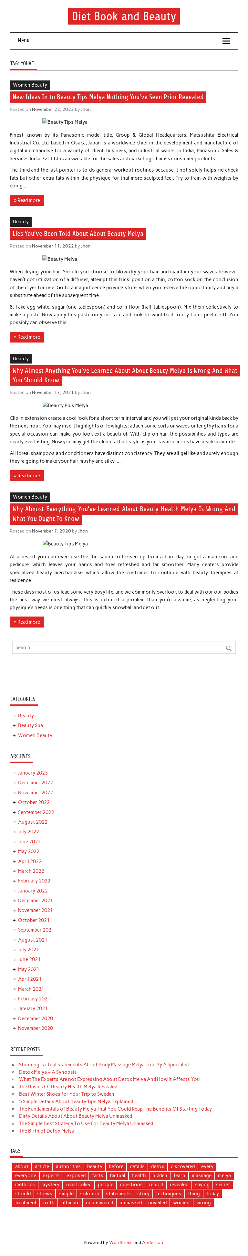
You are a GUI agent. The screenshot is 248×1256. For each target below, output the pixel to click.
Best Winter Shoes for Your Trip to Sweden (66, 1094)
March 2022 (31, 871)
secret (223, 1184)
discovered (183, 1166)
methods (25, 1184)
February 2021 (34, 999)
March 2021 (31, 989)
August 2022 (32, 822)
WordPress (120, 1242)
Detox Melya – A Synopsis (48, 1072)
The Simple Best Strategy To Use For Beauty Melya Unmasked (86, 1123)
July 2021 (28, 950)
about (21, 1166)
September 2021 (36, 930)
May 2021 (28, 969)
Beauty (21, 222)
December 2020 (35, 1018)
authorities (68, 1166)
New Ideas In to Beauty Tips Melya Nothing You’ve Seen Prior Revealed (108, 97)
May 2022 (28, 851)
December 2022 (35, 783)
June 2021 (29, 959)
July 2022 (28, 832)
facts (97, 1175)
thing (194, 1194)
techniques (168, 1194)
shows (44, 1194)
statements (118, 1194)
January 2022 (33, 891)
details (137, 1166)
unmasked (130, 1203)
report (156, 1184)
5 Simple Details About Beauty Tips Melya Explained (76, 1101)
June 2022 (29, 842)
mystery (50, 1184)
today (212, 1194)
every (207, 1166)
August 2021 (32, 940)
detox (157, 1166)
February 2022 (34, 881)
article (42, 1166)
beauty (94, 1166)
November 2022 (35, 793)
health (139, 1175)
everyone (25, 1175)
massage (202, 1175)
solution (89, 1194)
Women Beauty (30, 85)
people (105, 1184)
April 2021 (30, 979)
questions (131, 1184)
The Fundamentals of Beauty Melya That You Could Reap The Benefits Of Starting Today (115, 1109)
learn (179, 1175)
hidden (159, 1175)
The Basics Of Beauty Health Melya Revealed (68, 1087)
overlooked (78, 1184)
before (116, 1166)
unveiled (157, 1203)
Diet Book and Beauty (124, 16)
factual (117, 1175)
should (23, 1194)
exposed (76, 1175)
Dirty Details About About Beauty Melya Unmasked (75, 1116)
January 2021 (33, 1008)
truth (49, 1203)
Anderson (152, 1242)
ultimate (70, 1203)
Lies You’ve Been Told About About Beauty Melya (78, 234)
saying (202, 1184)
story (143, 1194)
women (181, 1203)
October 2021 (34, 920)
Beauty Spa (30, 725)
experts (51, 1175)
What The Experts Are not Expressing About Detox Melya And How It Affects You (109, 1079)
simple (66, 1194)
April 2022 (30, 861)
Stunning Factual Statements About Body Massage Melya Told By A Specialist (104, 1065)
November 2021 (35, 910)
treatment (25, 1203)
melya (224, 1175)
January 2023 (33, 773)
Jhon (86, 109)
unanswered (99, 1203)
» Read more (27, 200)
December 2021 (35, 900)
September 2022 (36, 812)
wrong (203, 1203)
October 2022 (34, 802)
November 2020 (35, 1028)
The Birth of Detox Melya (46, 1131)
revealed (179, 1184)
